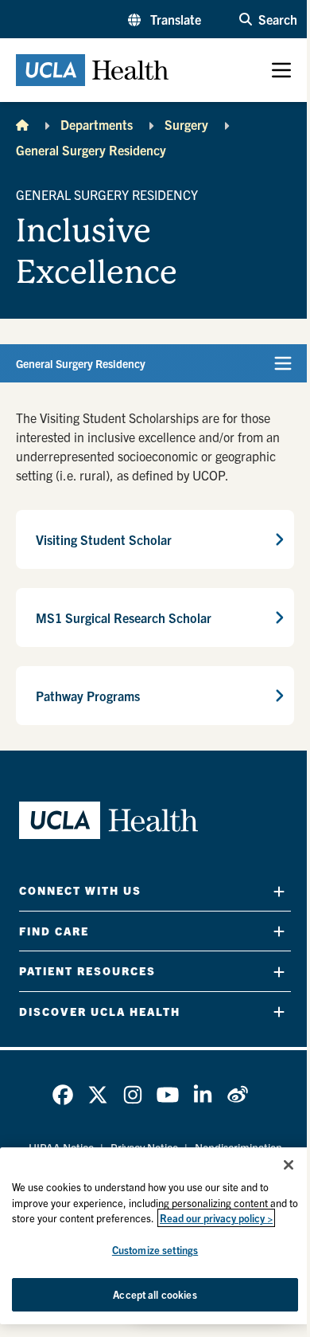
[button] (164, 19)
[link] (63, 1095)
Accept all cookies (154, 1294)
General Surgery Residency (91, 150)
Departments (96, 124)
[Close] (288, 1164)
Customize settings (155, 1250)
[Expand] (279, 891)
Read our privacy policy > (216, 1218)
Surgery (186, 124)
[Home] (22, 124)
